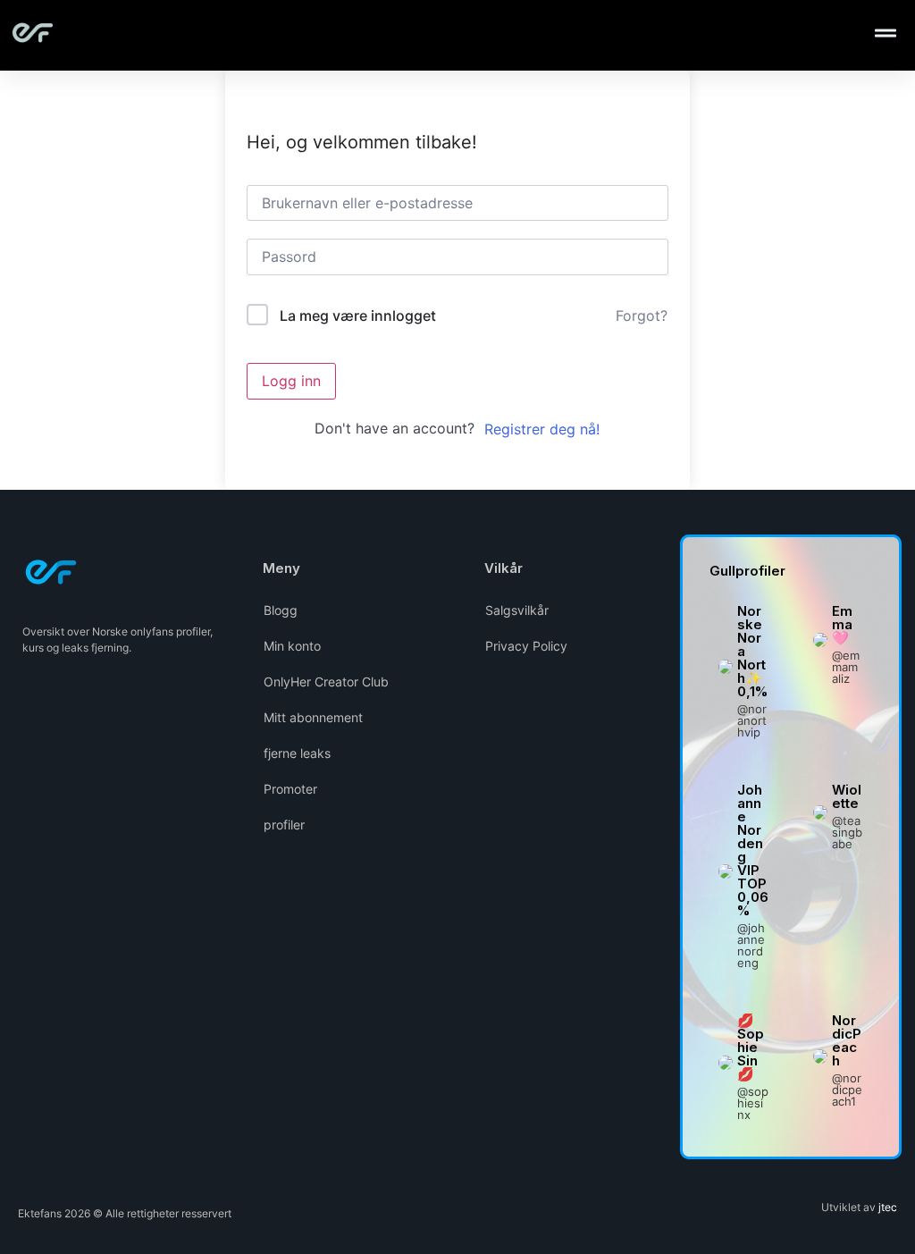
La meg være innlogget (358, 315)
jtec (887, 1207)
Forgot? (641, 315)
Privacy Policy (526, 645)
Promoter (290, 788)
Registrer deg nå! (542, 429)
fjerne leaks (297, 753)
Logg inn (291, 381)
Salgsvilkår (517, 610)
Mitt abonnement (313, 717)
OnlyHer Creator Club (326, 681)
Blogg (281, 610)
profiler (284, 824)
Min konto (292, 645)
